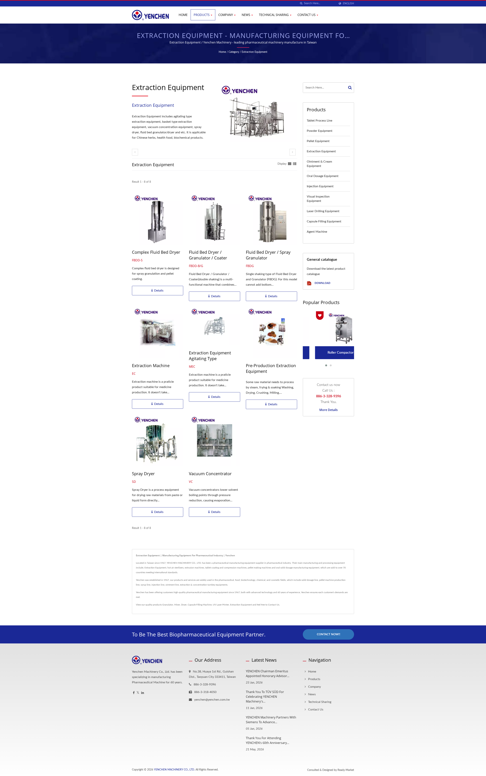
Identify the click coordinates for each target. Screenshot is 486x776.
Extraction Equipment (254, 52)
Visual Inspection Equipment (318, 198)
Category (234, 52)
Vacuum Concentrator (210, 473)
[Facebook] (134, 693)
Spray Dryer (143, 473)
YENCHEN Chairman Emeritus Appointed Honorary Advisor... (267, 673)
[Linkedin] (142, 693)
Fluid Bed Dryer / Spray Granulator (268, 255)
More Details (328, 410)
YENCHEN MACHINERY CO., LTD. (174, 769)
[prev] (135, 152)
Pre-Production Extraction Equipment (271, 368)
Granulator (167, 605)
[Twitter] (137, 693)
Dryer (184, 605)
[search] (301, 3)
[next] (293, 152)
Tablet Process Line (319, 120)
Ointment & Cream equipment (319, 164)
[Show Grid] (289, 163)
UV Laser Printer (221, 605)
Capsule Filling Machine (200, 605)
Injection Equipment (320, 186)
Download (322, 283)
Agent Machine (317, 231)
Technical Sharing (274, 15)
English (348, 3)
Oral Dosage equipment (322, 176)
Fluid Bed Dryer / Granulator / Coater (208, 255)
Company (226, 15)
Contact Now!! (328, 634)
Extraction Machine (151, 365)
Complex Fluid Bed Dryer (156, 252)
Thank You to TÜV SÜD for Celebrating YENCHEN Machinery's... (265, 696)
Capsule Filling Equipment (324, 221)
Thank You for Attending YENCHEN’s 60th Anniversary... (267, 740)
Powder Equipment (319, 130)
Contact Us (306, 15)
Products (202, 15)
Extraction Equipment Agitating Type (210, 355)
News (246, 15)
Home (183, 15)
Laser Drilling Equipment (323, 211)
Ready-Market (346, 770)
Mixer (177, 605)
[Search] (350, 88)
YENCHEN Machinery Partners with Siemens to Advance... (271, 719)
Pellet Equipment (318, 141)
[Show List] (294, 163)
